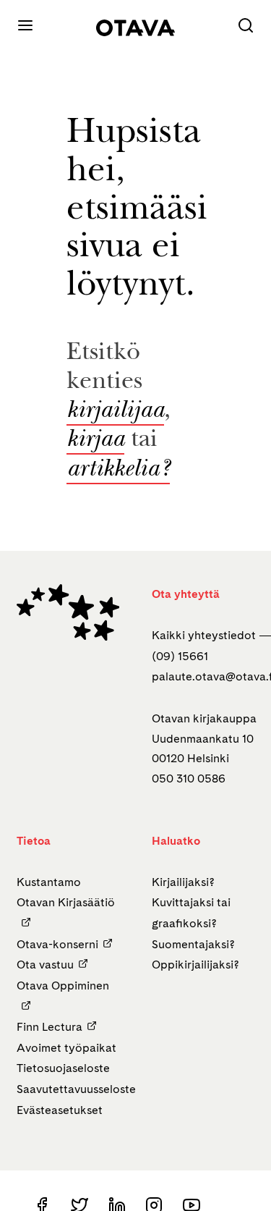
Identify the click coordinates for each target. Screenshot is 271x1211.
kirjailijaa (115, 412)
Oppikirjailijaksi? (195, 964)
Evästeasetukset (60, 1110)
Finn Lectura (49, 1027)
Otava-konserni (57, 944)
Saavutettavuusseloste (76, 1089)
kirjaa (95, 441)
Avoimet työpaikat (66, 1048)
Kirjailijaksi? (183, 882)
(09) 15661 (180, 656)
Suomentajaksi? (193, 944)
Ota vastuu (45, 964)
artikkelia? (118, 470)
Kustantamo (49, 882)
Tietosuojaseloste (63, 1068)
